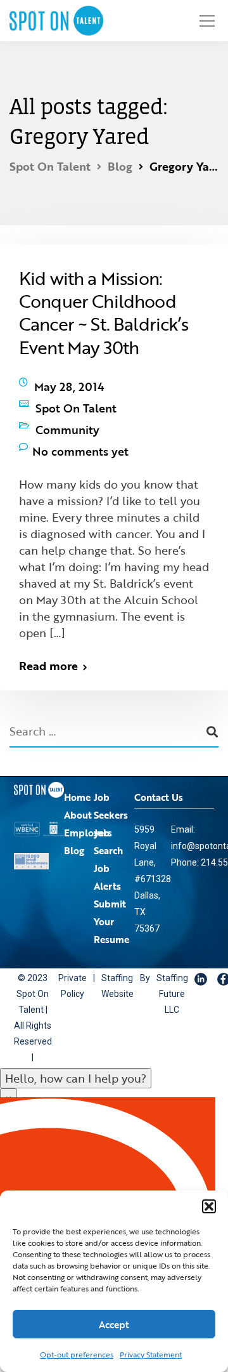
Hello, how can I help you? (75, 1053)
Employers (88, 807)
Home (77, 772)
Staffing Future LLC (156, 969)
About (78, 789)
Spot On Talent (76, 398)
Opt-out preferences (76, 1354)
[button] (209, 1206)
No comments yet (80, 429)
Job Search (108, 816)
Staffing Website (108, 961)
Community (67, 414)
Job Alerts (107, 851)
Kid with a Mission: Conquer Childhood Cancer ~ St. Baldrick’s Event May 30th (103, 312)
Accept (114, 1324)
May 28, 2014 (69, 383)
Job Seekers (111, 780)
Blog (74, 825)
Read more (48, 641)
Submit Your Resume (111, 896)
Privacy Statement (151, 1354)
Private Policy (69, 961)
